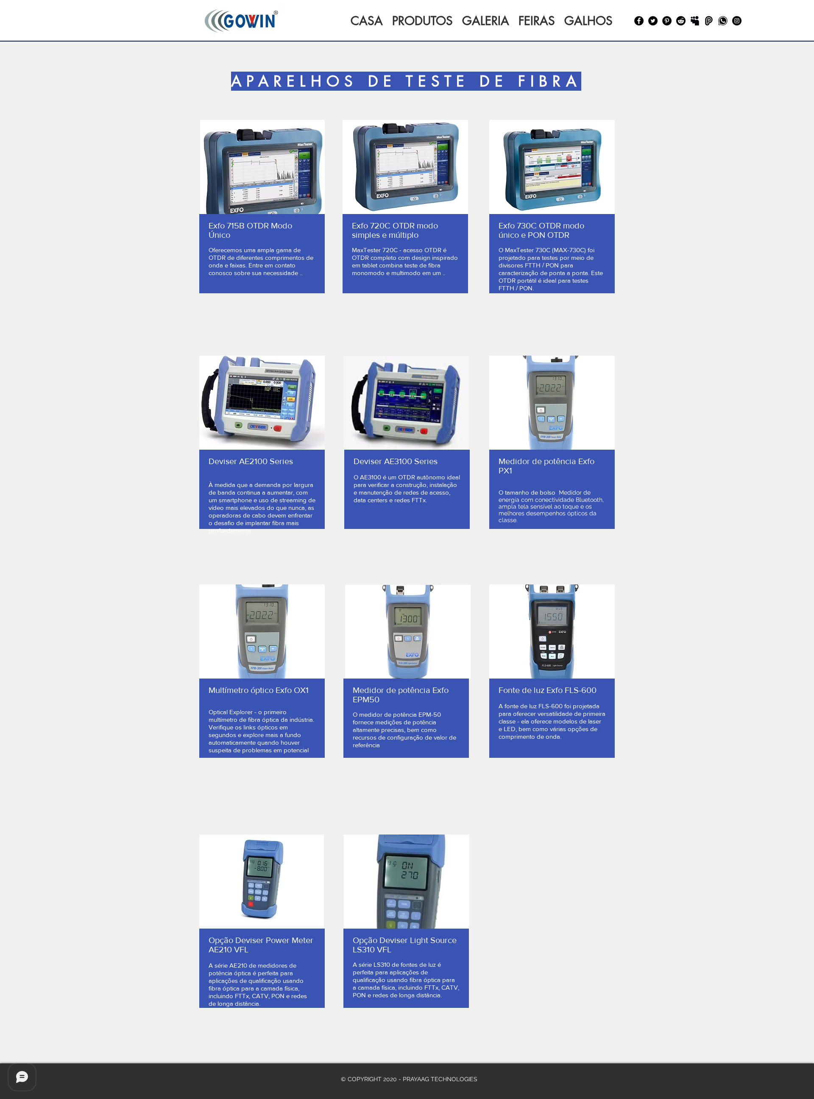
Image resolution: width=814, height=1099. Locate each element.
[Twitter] (653, 20)
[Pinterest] (667, 20)
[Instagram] (737, 20)
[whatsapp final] (723, 20)
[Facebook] (639, 20)
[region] (262, 234)
